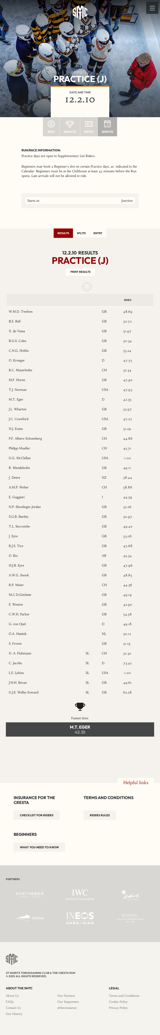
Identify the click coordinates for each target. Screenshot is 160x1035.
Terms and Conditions (124, 996)
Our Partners (66, 996)
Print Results (80, 272)
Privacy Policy (118, 1008)
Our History (14, 1014)
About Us (12, 996)
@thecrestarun (67, 1008)
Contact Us (13, 1008)
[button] (152, 8)
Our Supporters (68, 1002)
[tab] (63, 233)
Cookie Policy (118, 1002)
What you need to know (39, 847)
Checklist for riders (36, 815)
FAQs (9, 1002)
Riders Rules (100, 815)
